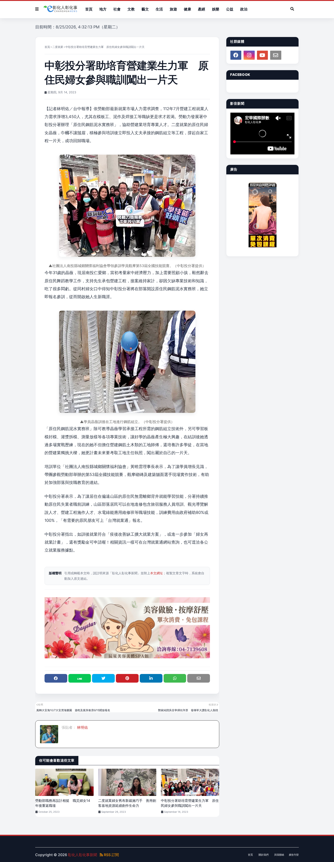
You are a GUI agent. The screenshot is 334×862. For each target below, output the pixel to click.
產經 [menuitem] (201, 9)
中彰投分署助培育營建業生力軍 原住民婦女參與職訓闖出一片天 (190, 803)
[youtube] (262, 55)
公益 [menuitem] (229, 9)
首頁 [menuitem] (88, 9)
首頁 (47, 47)
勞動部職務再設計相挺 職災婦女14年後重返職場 (62, 803)
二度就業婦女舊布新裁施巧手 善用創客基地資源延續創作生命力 (127, 803)
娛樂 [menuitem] (215, 9)
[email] (275, 55)
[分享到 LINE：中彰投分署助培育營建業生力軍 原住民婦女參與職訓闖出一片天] (79, 678)
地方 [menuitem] (103, 9)
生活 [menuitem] (159, 9)
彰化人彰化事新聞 (82, 854)
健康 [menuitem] (187, 9)
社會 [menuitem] (117, 9)
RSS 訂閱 (111, 854)
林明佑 (82, 727)
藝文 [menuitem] (145, 9)
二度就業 (57, 47)
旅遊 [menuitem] (173, 9)
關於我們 (264, 854)
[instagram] (249, 55)
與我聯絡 (279, 854)
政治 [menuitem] (243, 9)
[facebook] (235, 55)
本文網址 (156, 573)
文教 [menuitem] (131, 9)
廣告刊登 (294, 854)
